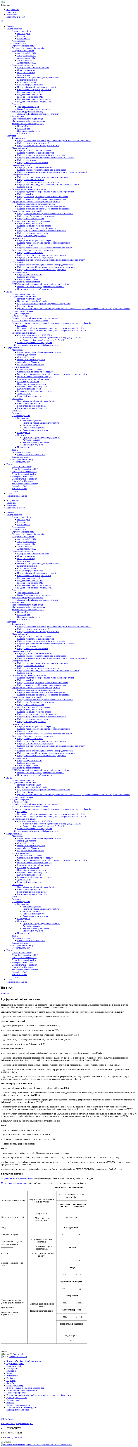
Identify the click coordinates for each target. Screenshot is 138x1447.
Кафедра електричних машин (30, 179)
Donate (15, 491)
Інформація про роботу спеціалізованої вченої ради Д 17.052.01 (52, 338)
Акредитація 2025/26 (26, 53)
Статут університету (26, 82)
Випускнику (23, 418)
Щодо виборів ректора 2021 (30, 97)
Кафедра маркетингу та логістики (32, 233)
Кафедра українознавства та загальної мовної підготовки (43, 243)
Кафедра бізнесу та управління (31, 235)
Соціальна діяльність (21, 452)
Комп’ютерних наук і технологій (27, 211)
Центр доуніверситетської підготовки (34, 289)
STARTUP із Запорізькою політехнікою (30, 321)
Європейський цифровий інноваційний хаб (37, 401)
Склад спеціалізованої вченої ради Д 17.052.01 (44, 340)
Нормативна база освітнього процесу (34, 376)
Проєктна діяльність (21, 462)
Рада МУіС (22, 325)
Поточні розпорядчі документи (31, 384)
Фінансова (17, 411)
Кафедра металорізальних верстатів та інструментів (41, 155)
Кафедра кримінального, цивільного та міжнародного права (45, 265)
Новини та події (24, 447)
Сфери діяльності (14, 347)
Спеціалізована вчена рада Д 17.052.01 (35, 335)
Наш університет (14, 29)
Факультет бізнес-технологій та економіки (31, 221)
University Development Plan (24, 479)
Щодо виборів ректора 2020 (30, 94)
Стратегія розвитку (26, 70)
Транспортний (18, 138)
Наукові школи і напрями (23, 294)
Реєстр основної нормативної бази (33, 67)
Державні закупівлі (21, 457)
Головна (10, 26)
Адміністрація (18, 41)
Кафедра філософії (25, 245)
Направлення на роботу (33, 428)
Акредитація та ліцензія (23, 50)
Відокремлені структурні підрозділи (28, 48)
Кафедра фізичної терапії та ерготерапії (35, 257)
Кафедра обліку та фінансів (29, 223)
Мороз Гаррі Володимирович (14, 1183)
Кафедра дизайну (25, 194)
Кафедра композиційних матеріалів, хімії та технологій (42, 196)
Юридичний (17, 262)
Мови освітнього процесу (29, 396)
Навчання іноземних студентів (31, 359)
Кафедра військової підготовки (26, 282)
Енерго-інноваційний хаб (29, 403)
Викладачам (12, 14)
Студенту (21, 435)
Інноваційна (17, 398)
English (9, 464)
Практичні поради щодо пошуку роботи (41, 423)
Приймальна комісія (15, 17)
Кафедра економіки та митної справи (34, 226)
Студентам (11, 12)
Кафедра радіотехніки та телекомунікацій (36, 204)
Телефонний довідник (16, 496)
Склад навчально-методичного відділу (35, 372)
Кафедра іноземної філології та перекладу (36, 240)
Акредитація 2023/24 (26, 58)
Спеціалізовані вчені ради (24, 333)
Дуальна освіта (24, 393)
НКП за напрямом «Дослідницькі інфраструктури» (35, 345)
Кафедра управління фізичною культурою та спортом (41, 255)
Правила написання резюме (35, 430)
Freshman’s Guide (19, 488)
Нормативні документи (22, 65)
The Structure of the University (25, 484)
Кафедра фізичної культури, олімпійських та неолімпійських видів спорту (51, 260)
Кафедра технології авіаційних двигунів (35, 153)
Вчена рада (17, 104)
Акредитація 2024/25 (26, 55)
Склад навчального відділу (29, 369)
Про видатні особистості (28, 131)
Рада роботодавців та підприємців (27, 119)
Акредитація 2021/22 (26, 63)
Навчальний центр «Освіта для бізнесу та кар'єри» (40, 286)
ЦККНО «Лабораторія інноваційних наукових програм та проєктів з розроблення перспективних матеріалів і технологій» (73, 308)
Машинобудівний (20, 148)
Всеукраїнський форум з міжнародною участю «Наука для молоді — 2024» (51, 328)
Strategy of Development (22, 476)
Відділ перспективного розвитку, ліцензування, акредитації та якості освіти (52, 374)
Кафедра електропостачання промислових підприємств (42, 177)
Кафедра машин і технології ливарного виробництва (41, 170)
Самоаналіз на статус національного (34, 89)
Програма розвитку (26, 72)
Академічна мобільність (28, 362)
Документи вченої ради (28, 106)
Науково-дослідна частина (24, 296)
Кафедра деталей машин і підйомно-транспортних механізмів (45, 158)
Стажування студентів (33, 445)
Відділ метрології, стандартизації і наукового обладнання (43, 303)
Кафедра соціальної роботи (29, 274)
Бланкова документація (28, 381)
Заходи (15, 449)
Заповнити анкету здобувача (36, 442)
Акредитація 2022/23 (26, 60)
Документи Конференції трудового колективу (38, 114)
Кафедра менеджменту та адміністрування (36, 228)
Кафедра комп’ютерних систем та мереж (36, 216)
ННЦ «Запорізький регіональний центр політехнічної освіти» (40, 284)
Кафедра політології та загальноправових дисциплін (41, 269)
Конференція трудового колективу (27, 111)
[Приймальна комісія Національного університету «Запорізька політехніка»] (36, 1444)
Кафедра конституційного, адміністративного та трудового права (47, 267)
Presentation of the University (24, 471)
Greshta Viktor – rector (21, 466)
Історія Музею (23, 128)
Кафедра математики (27, 160)
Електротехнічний (20, 175)
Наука (9, 291)
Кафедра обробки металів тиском (32, 162)
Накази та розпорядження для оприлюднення (38, 77)
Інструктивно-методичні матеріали (33, 379)
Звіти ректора (23, 75)
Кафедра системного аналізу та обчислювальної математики (45, 213)
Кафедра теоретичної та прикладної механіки (38, 145)
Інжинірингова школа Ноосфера (32, 408)
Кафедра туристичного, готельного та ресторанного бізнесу (44, 248)
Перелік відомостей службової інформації (36, 87)
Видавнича (17, 413)
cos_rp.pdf (18, 1354)
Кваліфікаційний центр (22, 459)
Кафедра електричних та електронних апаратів (39, 182)
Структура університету (23, 46)
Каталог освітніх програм (29, 389)
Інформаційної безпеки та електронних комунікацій (36, 201)
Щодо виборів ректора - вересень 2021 (35, 99)
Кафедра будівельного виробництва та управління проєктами (45, 192)
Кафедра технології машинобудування (34, 150)
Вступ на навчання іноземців (30, 364)
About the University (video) (24, 474)
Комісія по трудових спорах (30, 85)
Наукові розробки (20, 316)
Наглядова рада (19, 43)
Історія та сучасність (21, 31)
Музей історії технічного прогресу (28, 123)
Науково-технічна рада (22, 311)
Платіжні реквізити (21, 133)
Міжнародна (17, 350)
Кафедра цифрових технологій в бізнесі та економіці (41, 230)
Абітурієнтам (12, 9)
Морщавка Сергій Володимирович (17, 1178)
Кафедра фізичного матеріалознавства (34, 167)
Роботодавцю (23, 432)
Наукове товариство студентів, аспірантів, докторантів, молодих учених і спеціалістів (51, 323)
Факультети (11, 136)
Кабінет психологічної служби (31, 454)
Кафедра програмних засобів (30, 218)
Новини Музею (24, 126)
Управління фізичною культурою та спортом (32, 250)
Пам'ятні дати (23, 33)
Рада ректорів (18, 116)
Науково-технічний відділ (29, 299)
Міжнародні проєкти (26, 355)
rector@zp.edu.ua (14, 1437)
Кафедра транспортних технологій (33, 143)
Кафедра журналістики (27, 279)
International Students (21, 486)
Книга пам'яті (23, 38)
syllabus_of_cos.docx (18, 1356)
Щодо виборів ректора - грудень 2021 (34, 102)
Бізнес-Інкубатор (25, 306)
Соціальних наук (19, 272)
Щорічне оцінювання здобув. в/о (32, 386)
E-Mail (9, 493)
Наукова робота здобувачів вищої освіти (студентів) (35, 318)
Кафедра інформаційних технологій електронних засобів (43, 209)
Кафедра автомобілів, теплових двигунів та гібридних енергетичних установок (54, 140)
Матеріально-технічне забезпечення (28, 121)
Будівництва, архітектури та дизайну (29, 189)
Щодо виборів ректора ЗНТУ (30, 92)
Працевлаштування (21, 415)
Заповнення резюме (32, 420)
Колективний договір (27, 80)
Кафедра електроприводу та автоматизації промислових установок (48, 184)
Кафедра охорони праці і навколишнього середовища (41, 199)
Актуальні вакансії (31, 425)
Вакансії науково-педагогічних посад (34, 109)
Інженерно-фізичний (21, 165)
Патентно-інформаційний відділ (32, 301)
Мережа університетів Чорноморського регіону (39, 352)
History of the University (22, 481)
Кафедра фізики (24, 187)
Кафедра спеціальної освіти (30, 252)
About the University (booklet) (25, 469)
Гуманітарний (18, 238)
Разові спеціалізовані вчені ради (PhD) (34, 342)
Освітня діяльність (20, 367)
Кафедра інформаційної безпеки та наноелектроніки (41, 206)
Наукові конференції (21, 313)
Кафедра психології (26, 277)
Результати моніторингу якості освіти (34, 391)
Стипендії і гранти (25, 357)
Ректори (21, 36)
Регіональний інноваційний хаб (32, 406)
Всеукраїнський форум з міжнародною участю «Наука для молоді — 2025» (51, 330)
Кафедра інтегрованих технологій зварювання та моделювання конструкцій (52, 172)
